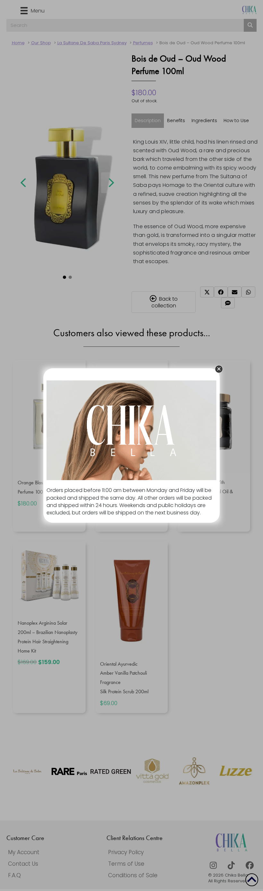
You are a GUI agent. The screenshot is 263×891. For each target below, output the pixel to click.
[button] (219, 369)
